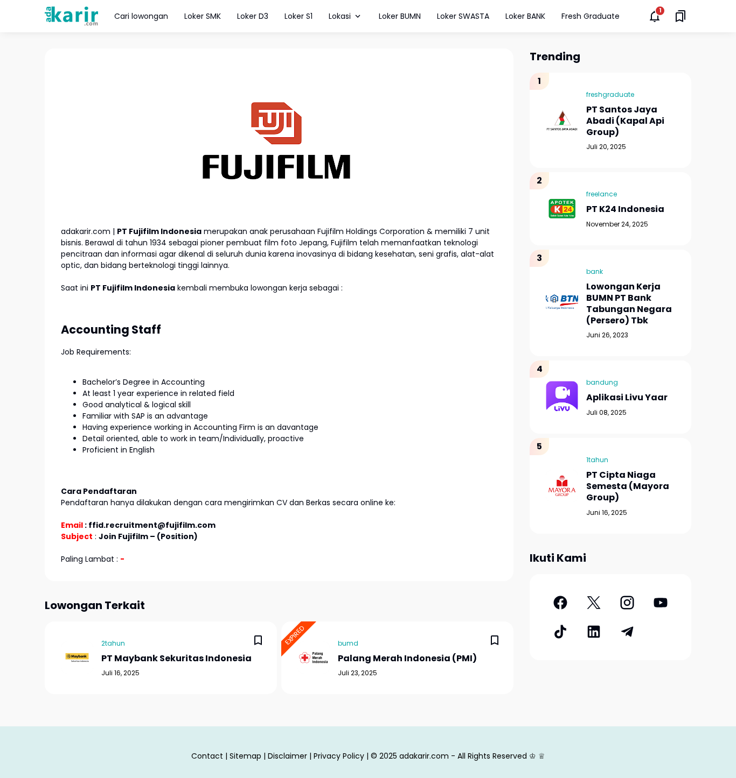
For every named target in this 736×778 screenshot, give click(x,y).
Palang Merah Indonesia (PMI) (407, 658)
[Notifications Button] (654, 16)
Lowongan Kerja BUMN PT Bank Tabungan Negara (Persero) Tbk (629, 303)
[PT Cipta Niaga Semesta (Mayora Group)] (562, 486)
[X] (593, 602)
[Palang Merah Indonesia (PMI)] (313, 657)
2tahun (113, 643)
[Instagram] (627, 602)
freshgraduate (610, 94)
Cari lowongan (141, 16)
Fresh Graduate (590, 16)
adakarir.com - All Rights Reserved (463, 756)
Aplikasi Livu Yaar (627, 398)
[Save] (258, 640)
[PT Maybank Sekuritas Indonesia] (77, 657)
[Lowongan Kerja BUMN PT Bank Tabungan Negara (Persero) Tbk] (562, 303)
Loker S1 (298, 16)
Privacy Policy (339, 756)
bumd (348, 643)
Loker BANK (525, 16)
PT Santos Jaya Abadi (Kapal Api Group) (625, 121)
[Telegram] (627, 631)
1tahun (597, 459)
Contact (207, 756)
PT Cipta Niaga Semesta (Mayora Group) (627, 486)
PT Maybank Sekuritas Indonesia (176, 658)
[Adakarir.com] (71, 15)
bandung (602, 382)
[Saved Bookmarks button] (680, 16)
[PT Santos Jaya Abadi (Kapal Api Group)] (562, 120)
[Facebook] (560, 602)
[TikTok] (560, 631)
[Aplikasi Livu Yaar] (562, 397)
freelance (601, 194)
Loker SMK (202, 16)
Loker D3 (252, 16)
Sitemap (245, 756)
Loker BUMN (400, 16)
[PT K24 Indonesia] (562, 209)
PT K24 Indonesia (625, 209)
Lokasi (340, 16)
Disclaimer (287, 756)
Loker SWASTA (463, 16)
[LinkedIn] (593, 631)
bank (594, 271)
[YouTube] (660, 602)
